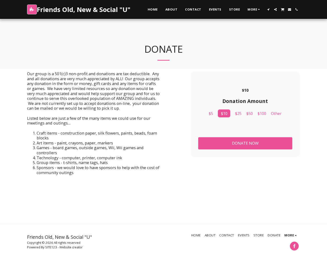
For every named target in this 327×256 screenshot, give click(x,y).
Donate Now (245, 143)
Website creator (71, 247)
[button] (268, 9)
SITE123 (51, 247)
